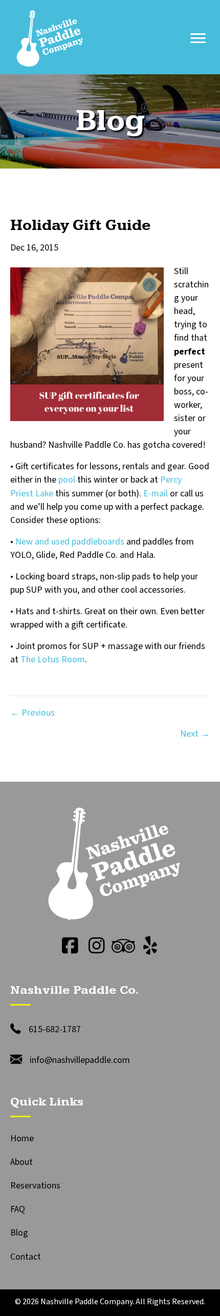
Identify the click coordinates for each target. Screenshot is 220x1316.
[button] (70, 945)
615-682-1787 (55, 1029)
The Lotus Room (52, 659)
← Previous (32, 712)
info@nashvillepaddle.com (80, 1060)
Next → (195, 733)
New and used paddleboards (69, 541)
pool (66, 479)
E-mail (156, 493)
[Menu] (198, 38)
